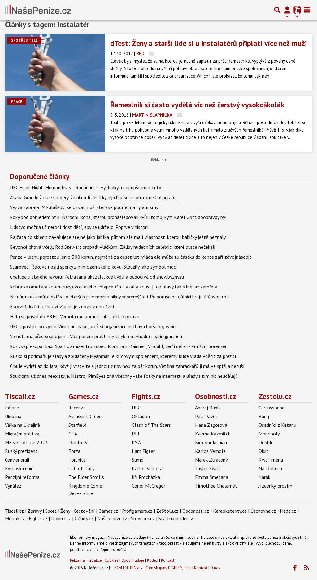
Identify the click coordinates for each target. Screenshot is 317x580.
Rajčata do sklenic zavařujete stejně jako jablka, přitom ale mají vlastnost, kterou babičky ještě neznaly (118, 237)
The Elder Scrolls (86, 477)
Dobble (266, 442)
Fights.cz (146, 396)
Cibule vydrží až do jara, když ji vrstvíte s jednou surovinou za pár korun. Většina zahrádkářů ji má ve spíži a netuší (127, 366)
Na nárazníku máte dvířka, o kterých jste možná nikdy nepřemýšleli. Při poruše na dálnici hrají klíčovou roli (119, 296)
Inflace (12, 407)
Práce (16, 101)
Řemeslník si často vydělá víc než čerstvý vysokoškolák (197, 104)
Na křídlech (270, 468)
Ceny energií (17, 460)
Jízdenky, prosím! (275, 486)
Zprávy (34, 511)
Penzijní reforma (22, 477)
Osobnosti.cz (215, 396)
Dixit (263, 451)
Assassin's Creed (85, 416)
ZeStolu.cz (167, 511)
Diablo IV (78, 442)
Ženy (65, 511)
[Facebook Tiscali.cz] (294, 568)
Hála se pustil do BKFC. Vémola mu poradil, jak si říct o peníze (74, 316)
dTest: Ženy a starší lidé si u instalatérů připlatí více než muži (208, 43)
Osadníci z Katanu (277, 425)
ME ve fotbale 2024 (26, 442)
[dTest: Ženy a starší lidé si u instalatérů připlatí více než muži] (55, 62)
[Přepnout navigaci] (287, 9)
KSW (136, 442)
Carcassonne (271, 407)
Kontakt (167, 560)
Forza (74, 451)
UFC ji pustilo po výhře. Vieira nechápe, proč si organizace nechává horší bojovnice (94, 326)
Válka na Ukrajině (22, 425)
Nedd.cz (288, 511)
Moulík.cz (15, 518)
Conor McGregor (148, 486)
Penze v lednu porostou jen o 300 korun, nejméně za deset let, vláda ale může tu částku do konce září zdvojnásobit (130, 257)
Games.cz (83, 396)
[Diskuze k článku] (151, 53)
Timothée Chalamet (216, 486)
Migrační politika (22, 434)
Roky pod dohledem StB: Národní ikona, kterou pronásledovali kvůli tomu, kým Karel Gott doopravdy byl (118, 217)
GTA (72, 434)
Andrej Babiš (207, 407)
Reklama (77, 560)
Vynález (13, 486)
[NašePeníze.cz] (38, 9)
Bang (263, 416)
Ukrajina (13, 416)
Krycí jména (270, 460)
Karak (264, 477)
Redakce (95, 560)
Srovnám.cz (143, 518)
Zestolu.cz (275, 396)
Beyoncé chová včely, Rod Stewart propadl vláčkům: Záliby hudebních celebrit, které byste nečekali (112, 247)
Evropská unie (19, 468)
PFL (136, 434)
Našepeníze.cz (112, 518)
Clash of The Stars (151, 425)
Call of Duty (81, 468)
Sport (51, 511)
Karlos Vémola (147, 468)
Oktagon (141, 416)
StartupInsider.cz (175, 518)
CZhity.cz (84, 518)
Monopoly (269, 434)
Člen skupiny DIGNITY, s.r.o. (168, 567)
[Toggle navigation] (307, 9)
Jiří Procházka (146, 477)
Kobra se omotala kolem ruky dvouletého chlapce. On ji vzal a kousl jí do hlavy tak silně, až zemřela (113, 286)
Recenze (77, 407)
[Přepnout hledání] (277, 9)
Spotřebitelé (24, 40)
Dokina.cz (61, 518)
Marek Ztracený (211, 460)
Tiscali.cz (20, 396)
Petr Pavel (206, 416)
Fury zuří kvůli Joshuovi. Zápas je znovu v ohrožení (62, 306)
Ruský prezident (21, 451)
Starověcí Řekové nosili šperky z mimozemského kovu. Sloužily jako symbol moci (93, 267)
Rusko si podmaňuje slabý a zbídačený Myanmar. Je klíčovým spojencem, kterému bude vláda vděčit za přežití (123, 356)
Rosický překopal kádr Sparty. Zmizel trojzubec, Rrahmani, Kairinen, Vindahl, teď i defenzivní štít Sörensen (119, 346)
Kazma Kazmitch (213, 434)
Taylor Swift (208, 468)
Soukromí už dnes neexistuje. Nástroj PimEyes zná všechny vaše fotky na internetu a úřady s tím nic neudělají (123, 376)
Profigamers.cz (137, 511)
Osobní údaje (132, 560)
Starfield (77, 425)
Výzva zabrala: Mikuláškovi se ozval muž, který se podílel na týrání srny (84, 207)
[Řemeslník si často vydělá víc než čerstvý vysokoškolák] (55, 124)
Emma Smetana (211, 477)
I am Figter (143, 451)
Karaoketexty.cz (230, 511)
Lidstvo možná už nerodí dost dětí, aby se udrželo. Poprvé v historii (79, 227)
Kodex (153, 560)
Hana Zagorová (211, 425)
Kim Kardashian (211, 442)
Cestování (84, 511)
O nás (215, 567)
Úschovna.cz (263, 511)
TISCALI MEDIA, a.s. (127, 567)
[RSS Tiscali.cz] (306, 568)
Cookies (112, 560)
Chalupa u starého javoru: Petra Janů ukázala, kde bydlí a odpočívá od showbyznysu (97, 277)
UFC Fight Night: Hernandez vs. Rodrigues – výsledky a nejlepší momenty (85, 187)
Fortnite (77, 460)
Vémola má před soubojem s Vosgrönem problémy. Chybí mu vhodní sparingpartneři (96, 336)
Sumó (138, 460)
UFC (136, 407)
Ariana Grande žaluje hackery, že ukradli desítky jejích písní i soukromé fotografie (93, 197)
